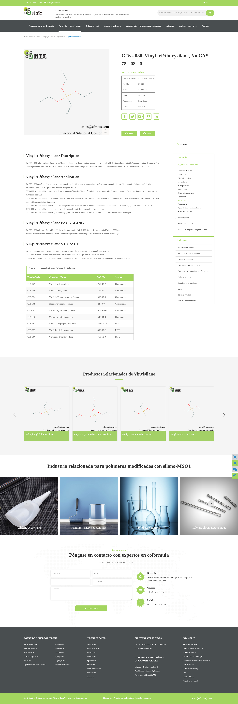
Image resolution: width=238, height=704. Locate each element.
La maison (30, 37)
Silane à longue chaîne (186, 193)
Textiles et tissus (184, 295)
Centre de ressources (188, 26)
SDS (148, 133)
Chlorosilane (182, 174)
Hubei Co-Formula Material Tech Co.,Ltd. (54, 698)
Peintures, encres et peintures (189, 253)
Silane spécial (92, 26)
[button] (224, 414)
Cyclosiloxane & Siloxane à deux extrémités (150, 644)
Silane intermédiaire (185, 212)
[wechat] (235, 469)
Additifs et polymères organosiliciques (143, 26)
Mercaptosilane (183, 186)
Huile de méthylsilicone (143, 648)
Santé (180, 289)
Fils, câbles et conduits (187, 301)
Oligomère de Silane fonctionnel (146, 667)
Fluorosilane (182, 182)
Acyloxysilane (183, 204)
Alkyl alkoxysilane (184, 178)
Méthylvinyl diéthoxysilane (39, 434)
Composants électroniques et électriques (193, 271)
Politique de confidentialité (124, 698)
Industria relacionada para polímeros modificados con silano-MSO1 (119, 466)
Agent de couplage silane (70, 26)
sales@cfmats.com (53, 3)
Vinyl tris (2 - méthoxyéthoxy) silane (92, 434)
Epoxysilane (182, 197)
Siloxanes (90, 677)
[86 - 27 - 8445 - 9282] (235, 463)
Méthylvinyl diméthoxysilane (137, 434)
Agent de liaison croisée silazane (189, 208)
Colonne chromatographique (189, 265)
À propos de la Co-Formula (41, 26)
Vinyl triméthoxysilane (182, 434)
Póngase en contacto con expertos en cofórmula (119, 555)
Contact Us (184, 144)
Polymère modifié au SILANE (145, 675)
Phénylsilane (91, 673)
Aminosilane (182, 189)
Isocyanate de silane (185, 171)
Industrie (170, 26)
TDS (130, 133)
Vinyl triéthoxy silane (73, 37)
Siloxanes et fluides (112, 26)
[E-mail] (235, 457)
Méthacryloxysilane (94, 669)
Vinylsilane (60, 37)
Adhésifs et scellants (186, 247)
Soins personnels (184, 277)
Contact (205, 26)
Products (182, 157)
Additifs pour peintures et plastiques (147, 671)
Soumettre (91, 608)
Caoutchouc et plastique (187, 283)
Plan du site (107, 698)
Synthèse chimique (185, 259)
